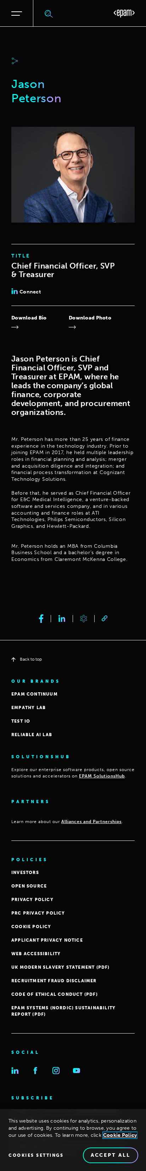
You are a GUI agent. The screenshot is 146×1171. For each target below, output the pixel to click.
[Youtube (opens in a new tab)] (76, 1070)
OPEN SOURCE (29, 886)
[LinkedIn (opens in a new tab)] (14, 1070)
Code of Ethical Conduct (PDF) (54, 994)
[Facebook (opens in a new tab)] (35, 1070)
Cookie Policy (120, 1135)
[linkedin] (62, 618)
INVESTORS (25, 872)
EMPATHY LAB (28, 707)
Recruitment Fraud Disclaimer (54, 980)
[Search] (49, 13)
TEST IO (20, 721)
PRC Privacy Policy (38, 913)
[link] (104, 618)
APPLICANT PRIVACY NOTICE (47, 940)
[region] (73, 1140)
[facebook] (41, 618)
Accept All (110, 1155)
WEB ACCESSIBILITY (36, 953)
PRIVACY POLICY (32, 899)
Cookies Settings (36, 1155)
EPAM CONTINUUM (34, 694)
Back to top (31, 659)
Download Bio (28, 318)
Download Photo (90, 318)
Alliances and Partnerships (91, 821)
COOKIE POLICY (31, 926)
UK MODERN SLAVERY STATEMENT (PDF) (60, 967)
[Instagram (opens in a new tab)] (55, 1070)
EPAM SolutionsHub (102, 776)
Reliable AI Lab (31, 734)
